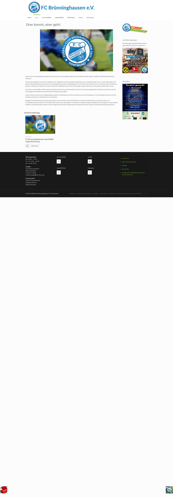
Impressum (125, 158)
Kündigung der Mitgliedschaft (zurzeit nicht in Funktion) (133, 173)
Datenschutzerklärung (129, 162)
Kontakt (124, 165)
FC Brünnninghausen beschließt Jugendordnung (39, 140)
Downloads (125, 169)
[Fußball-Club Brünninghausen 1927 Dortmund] (61, 7)
